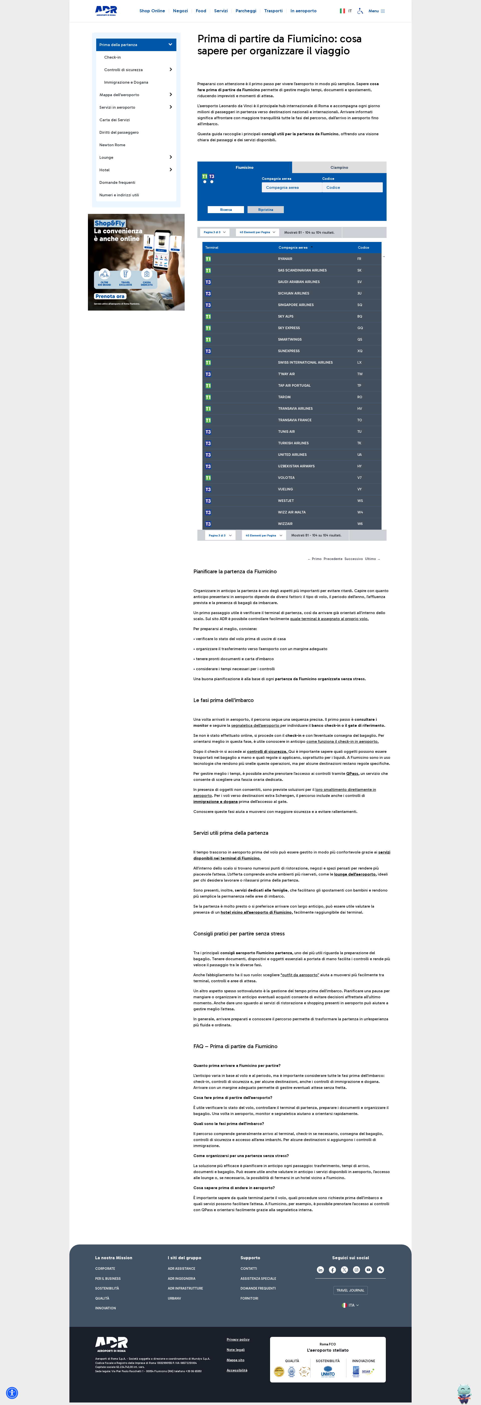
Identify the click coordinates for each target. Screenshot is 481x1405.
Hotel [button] (104, 170)
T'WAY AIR (286, 374)
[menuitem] (105, 1268)
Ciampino (339, 167)
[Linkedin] (320, 1269)
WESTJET (286, 501)
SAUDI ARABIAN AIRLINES (299, 282)
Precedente (333, 559)
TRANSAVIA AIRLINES (295, 408)
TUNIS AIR (286, 432)
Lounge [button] (106, 157)
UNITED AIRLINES (292, 455)
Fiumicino (245, 167)
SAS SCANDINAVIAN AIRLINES (302, 270)
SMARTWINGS (290, 339)
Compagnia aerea (276, 179)
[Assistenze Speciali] (360, 11)
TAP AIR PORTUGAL (294, 385)
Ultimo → (373, 559)
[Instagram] (356, 1269)
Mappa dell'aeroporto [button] (119, 94)
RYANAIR (285, 259)
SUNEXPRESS (289, 351)
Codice (328, 179)
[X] (344, 1269)
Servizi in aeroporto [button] (117, 107)
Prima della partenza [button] (118, 44)
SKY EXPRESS (289, 328)
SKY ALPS (285, 316)
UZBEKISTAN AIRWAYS (296, 466)
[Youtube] (368, 1269)
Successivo (353, 559)
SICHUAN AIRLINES (293, 293)
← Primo (314, 559)
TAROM (284, 397)
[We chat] (380, 1269)
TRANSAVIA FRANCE (295, 420)
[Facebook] (332, 1269)
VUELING (285, 489)
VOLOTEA (286, 478)
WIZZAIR (285, 524)
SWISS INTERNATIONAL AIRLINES (305, 362)
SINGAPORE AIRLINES (296, 305)
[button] (345, 11)
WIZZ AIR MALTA (292, 512)
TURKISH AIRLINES (293, 443)
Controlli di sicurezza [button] (123, 69)
